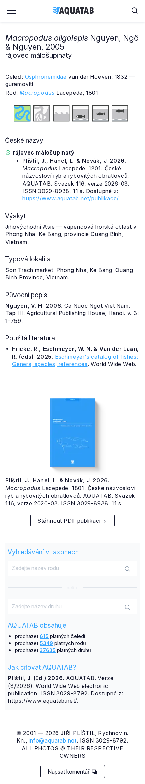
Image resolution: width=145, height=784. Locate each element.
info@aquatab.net (53, 740)
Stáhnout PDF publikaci (69, 520)
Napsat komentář (69, 771)
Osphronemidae (46, 76)
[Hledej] (127, 569)
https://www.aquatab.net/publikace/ (70, 198)
